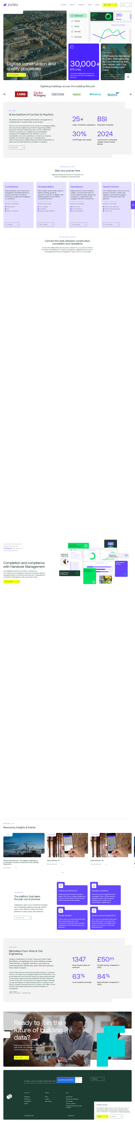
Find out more (14, 147)
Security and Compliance (72, 1099)
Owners (26, 1103)
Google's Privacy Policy (124, 1111)
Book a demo (107, 4)
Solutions (63, 4)
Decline (114, 1116)
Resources (81, 4)
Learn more (9, 224)
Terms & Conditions (71, 1103)
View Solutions (43, 224)
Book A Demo (48, 1101)
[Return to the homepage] (10, 5)
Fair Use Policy (69, 1101)
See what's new (20, 917)
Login (123, 4)
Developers (27, 1096)
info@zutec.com (71, 1115)
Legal (67, 1092)
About (46, 1096)
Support (97, 4)
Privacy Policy (113, 1111)
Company (72, 4)
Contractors (27, 1099)
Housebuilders (27, 1101)
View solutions (9, 581)
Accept (99, 1116)
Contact (90, 4)
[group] (24, 851)
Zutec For (27, 1092)
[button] (49, 76)
